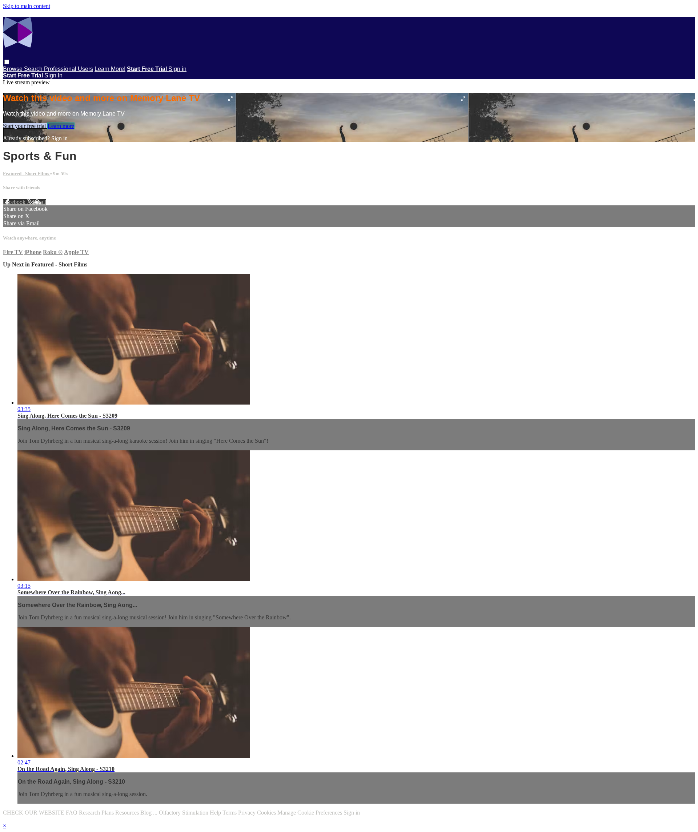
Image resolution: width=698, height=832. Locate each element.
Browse (13, 69)
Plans (107, 812)
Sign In (53, 75)
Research (89, 812)
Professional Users (68, 69)
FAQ (71, 812)
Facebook (15, 202)
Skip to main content (26, 6)
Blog (146, 812)
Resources (127, 812)
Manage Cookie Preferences (310, 812)
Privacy (247, 812)
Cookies (267, 812)
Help (216, 812)
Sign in (177, 69)
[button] (6, 62)
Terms (230, 812)
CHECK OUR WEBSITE (33, 812)
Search (34, 69)
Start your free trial (25, 126)
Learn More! (110, 69)
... (155, 812)
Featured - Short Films (26, 173)
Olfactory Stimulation (183, 812)
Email (39, 202)
